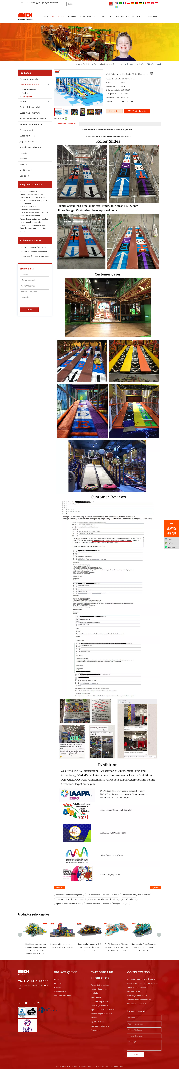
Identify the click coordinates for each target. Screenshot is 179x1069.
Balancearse (95, 1030)
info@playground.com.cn (48, 3)
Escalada (24, 101)
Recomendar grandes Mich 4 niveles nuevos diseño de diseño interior (89, 947)
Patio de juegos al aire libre (101, 1013)
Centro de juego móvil (30, 107)
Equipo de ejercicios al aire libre (103, 1009)
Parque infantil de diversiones (31, 194)
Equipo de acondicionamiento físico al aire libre (36, 118)
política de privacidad (62, 995)
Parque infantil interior (99, 989)
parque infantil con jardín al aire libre (34, 213)
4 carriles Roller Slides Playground (69, 895)
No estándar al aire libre (31, 124)
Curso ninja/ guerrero (30, 113)
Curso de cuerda (27, 135)
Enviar (29, 310)
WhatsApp (171, 547)
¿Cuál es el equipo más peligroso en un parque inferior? (35, 247)
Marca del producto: (112, 86)
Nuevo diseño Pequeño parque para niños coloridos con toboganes (143, 947)
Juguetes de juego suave (31, 141)
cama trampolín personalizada (31, 222)
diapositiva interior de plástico (97, 904)
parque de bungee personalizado (32, 225)
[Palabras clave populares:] (111, 3)
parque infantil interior (28, 191)
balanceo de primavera (100, 1026)
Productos (58, 983)
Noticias (57, 987)
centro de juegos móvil (100, 1001)
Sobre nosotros (60, 991)
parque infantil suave (28, 206)
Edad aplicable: (111, 94)
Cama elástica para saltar (30, 216)
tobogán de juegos (120, 904)
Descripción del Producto (67, 124)
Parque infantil (26, 130)
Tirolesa (23, 158)
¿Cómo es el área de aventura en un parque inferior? (35, 256)
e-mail (170, 539)
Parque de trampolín (29, 79)
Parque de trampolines (100, 985)
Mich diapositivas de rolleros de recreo (102, 895)
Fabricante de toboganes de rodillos (135, 895)
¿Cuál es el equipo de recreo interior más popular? (35, 251)
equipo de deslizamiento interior (68, 904)
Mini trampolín (26, 170)
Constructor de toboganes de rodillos (103, 899)
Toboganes (27, 96)
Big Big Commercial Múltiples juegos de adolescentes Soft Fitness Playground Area (116, 947)
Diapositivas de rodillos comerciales (70, 899)
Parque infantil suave (29, 84)
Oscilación (24, 176)
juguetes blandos (97, 1022)
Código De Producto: (113, 90)
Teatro (25, 93)
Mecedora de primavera (30, 147)
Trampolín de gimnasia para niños (33, 197)
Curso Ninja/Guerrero (99, 1005)
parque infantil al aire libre (30, 200)
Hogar (56, 979)
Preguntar (114, 111)
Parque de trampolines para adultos (34, 219)
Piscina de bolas (29, 89)
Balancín (24, 164)
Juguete (23, 153)
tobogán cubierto (129, 899)
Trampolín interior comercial (31, 210)
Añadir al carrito (139, 111)
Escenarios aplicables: (113, 97)
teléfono (170, 543)
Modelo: (108, 82)
